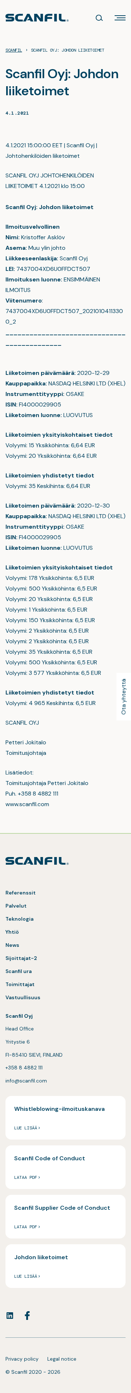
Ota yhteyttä (123, 696)
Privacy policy (22, 1359)
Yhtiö (12, 932)
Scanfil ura (18, 971)
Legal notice (61, 1359)
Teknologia (19, 919)
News (12, 945)
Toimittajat (20, 984)
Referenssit (20, 892)
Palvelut (16, 905)
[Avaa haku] (99, 17)
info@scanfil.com (26, 1080)
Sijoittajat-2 (21, 958)
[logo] (37, 17)
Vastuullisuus (22, 997)
